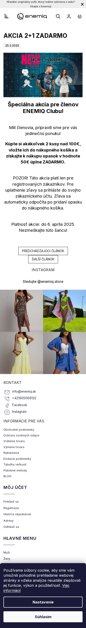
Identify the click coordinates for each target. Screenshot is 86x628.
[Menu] (6, 16)
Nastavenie (43, 602)
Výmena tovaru (13, 447)
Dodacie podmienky (17, 458)
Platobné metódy (15, 470)
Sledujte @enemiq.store (43, 281)
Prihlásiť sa (11, 501)
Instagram (19, 411)
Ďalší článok (43, 259)
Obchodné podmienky (18, 429)
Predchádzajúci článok (43, 251)
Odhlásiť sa (11, 527)
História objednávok (17, 514)
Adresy (8, 520)
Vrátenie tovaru (14, 441)
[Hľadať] (58, 16)
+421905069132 (24, 398)
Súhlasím (43, 616)
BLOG (7, 476)
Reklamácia (11, 452)
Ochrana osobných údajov (21, 435)
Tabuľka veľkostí (14, 464)
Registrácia (11, 508)
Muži (6, 552)
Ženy (6, 558)
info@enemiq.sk (24, 391)
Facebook (19, 405)
